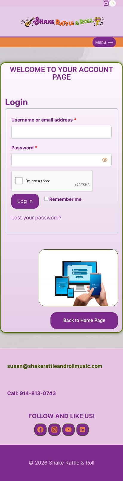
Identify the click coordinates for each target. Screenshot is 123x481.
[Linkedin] (82, 430)
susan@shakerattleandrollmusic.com (54, 366)
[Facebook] (40, 430)
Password (34, 146)
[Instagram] (54, 430)
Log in (25, 201)
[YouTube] (68, 430)
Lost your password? (36, 218)
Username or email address (54, 119)
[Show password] (105, 160)
